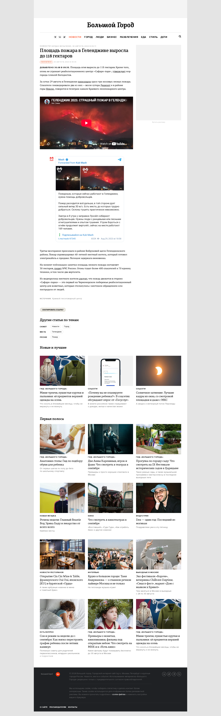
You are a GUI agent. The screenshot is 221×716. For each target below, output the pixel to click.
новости (55, 326)
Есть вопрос (47, 632)
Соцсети (93, 389)
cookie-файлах (119, 694)
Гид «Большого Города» (53, 389)
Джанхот (105, 85)
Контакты (72, 707)
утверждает (119, 71)
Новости (45, 46)
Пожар (55, 337)
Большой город (47, 674)
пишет (58, 268)
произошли (84, 81)
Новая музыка (48, 516)
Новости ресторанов (52, 572)
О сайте (44, 707)
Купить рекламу (158, 122)
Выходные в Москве (147, 572)
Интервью (93, 572)
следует (83, 278)
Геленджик (57, 332)
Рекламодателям (57, 707)
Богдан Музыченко (61, 46)
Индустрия (142, 516)
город (66, 326)
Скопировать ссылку (52, 310)
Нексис (50, 88)
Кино (91, 516)
